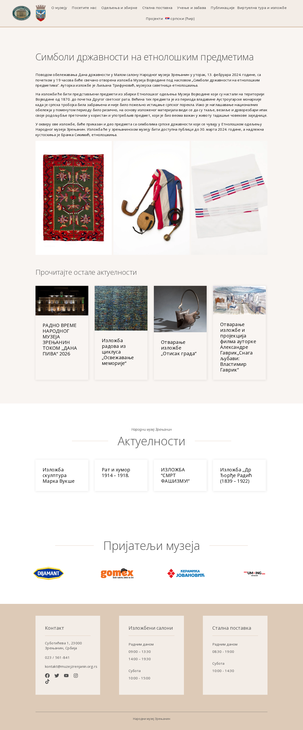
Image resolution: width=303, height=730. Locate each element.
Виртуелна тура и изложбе (262, 8)
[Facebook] (47, 675)
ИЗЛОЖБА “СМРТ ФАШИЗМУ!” (175, 475)
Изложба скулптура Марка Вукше (59, 475)
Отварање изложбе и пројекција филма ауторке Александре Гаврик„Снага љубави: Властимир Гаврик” (238, 347)
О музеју (59, 8)
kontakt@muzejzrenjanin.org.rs (71, 666)
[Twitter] (56, 675)
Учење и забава (191, 8)
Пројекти (154, 19)
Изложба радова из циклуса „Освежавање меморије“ (118, 351)
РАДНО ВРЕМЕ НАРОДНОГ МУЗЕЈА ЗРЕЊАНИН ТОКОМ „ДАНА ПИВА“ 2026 (60, 339)
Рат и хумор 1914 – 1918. (116, 472)
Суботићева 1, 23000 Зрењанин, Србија (63, 645)
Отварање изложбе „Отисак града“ (178, 348)
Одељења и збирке (119, 8)
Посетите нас (84, 8)
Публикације (223, 8)
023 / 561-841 (57, 657)
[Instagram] (75, 675)
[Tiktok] (47, 681)
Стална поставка (157, 8)
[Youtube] (66, 675)
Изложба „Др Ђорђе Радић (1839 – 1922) (236, 475)
